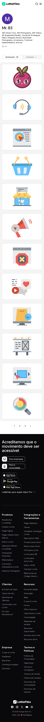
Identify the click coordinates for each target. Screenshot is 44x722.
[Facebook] (12, 707)
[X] (22, 707)
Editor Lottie (7, 542)
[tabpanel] (22, 241)
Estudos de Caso (9, 589)
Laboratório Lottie (32, 613)
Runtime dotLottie (32, 635)
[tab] (12, 57)
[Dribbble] (31, 707)
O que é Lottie (30, 601)
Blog (26, 597)
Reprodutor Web (31, 538)
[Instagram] (17, 707)
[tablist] (22, 57)
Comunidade (29, 617)
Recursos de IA (30, 639)
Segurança (28, 663)
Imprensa (6, 660)
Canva (27, 527)
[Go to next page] (30, 426)
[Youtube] (26, 707)
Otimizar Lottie (30, 569)
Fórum (27, 605)
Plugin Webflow (30, 523)
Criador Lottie (8, 527)
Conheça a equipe (10, 664)
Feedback (6, 656)
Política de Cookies (32, 678)
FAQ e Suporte (30, 609)
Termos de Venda (32, 674)
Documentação (31, 589)
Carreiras (6, 668)
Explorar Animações (11, 571)
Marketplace (7, 560)
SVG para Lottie (31, 550)
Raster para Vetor (32, 546)
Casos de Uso (8, 593)
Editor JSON (29, 565)
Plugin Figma (7, 531)
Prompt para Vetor (32, 542)
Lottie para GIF (30, 554)
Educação (28, 593)
